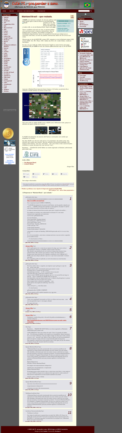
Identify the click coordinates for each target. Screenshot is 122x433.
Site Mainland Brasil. (30, 162)
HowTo (6, 41)
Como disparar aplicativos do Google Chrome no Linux (85, 68)
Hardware (6, 39)
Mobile (6, 55)
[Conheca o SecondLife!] (31, 157)
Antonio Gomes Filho (85, 101)
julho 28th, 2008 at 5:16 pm (31, 260)
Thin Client (7, 77)
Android (6, 17)
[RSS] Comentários (62, 429)
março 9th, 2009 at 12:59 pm (32, 343)
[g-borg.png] (54, 134)
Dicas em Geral (8, 27)
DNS (5, 29)
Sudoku (45, 431)
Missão (12, 11)
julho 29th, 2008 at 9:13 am (31, 304)
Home (4, 11)
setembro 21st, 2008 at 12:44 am (33, 311)
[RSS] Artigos (51, 429)
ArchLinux (7, 21)
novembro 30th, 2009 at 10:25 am (33, 407)
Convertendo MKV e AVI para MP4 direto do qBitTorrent (86, 56)
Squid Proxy (7, 75)
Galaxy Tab (7, 36)
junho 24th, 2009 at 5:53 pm (32, 378)
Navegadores (7, 58)
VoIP (5, 87)
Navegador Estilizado (85, 53)
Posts (82, 77)
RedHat (6, 62)
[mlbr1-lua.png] (41, 134)
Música (6, 56)
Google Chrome (8, 38)
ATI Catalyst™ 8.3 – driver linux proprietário (61, 190)
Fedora (6, 31)
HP (5, 43)
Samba (6, 63)
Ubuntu (6, 79)
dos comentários (85, 79)
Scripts (6, 65)
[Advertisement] (85, 141)
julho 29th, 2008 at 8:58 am (31, 293)
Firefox (6, 33)
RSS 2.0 (45, 185)
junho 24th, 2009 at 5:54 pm (32, 389)
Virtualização (7, 84)
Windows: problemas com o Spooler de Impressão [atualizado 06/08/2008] (42, 188)
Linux (5, 53)
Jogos (5, 50)
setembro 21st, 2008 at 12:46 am (33, 323)
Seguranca (7, 68)
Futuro (6, 34)
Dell (5, 26)
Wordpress (58, 431)
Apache (6, 19)
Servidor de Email (9, 72)
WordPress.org (84, 80)
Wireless (6, 91)
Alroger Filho (83, 86)
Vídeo (5, 82)
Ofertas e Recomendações (25, 11)
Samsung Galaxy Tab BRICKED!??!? (85, 93)
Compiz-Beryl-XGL (9, 24)
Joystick (6, 51)
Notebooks (7, 60)
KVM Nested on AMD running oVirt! (85, 63)
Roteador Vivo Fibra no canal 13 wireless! (86, 60)
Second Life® (7, 67)
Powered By (41, 11)
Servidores (7, 74)
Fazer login (83, 75)
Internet (6, 48)
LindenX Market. (29, 164)
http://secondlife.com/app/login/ (35, 200)
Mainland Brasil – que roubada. (37, 16)
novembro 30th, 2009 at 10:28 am (33, 421)
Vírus (5, 86)
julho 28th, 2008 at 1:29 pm (31, 242)
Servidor (6, 70)
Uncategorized (8, 81)
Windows (6, 89)
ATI (5, 22)
